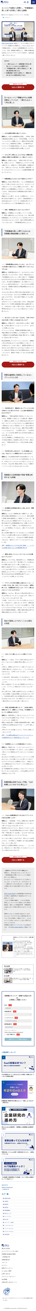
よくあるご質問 (6, 1271)
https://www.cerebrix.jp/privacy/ (14, 1032)
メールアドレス (8, 1017)
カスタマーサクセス (8, 1231)
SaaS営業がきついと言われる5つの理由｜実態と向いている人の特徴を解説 (18, 1075)
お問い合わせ (6, 1273)
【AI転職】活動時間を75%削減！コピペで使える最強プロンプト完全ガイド (18, 1178)
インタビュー (7, 17)
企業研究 (6, 1201)
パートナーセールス (8, 1228)
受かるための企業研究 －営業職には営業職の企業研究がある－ (17, 1128)
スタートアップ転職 (8, 1222)
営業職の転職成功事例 (9, 1254)
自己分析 (6, 1219)
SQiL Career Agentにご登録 (19, 927)
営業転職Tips (6, 1259)
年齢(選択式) (7, 1011)
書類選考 (6, 1204)
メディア (4, 1262)
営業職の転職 (7, 1198)
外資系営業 (6, 1234)
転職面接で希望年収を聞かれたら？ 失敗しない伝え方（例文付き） (17, 1101)
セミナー (4, 1265)
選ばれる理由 (6, 1248)
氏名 (5, 1005)
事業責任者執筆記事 (7, 1187)
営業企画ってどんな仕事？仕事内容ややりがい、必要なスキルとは (18, 1153)
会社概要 (4, 1279)
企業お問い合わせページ (9, 1282)
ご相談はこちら (25, 2)
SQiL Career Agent (7, 43)
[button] (33, 2)
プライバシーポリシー (9, 1276)
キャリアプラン (7, 1216)
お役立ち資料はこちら (28, 2)
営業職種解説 (7, 1210)
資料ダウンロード (7, 1268)
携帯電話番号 (8, 1024)
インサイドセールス (8, 1225)
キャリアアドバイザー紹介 (10, 1251)
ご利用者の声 (5, 1189)
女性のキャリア (7, 1213)
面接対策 (6, 1207)
